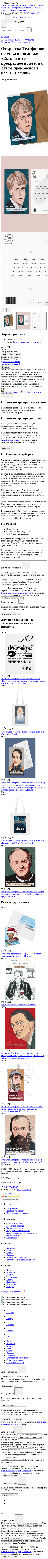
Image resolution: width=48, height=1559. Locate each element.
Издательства (12, 1282)
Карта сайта (11, 1238)
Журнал (26, 5)
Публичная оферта (14, 1228)
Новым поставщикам (16, 1257)
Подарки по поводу (15, 1211)
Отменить (6, 1419)
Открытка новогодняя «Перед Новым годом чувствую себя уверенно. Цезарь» (21, 955)
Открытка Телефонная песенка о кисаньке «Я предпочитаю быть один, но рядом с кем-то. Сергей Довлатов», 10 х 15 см (22, 1108)
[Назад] (3, 25)
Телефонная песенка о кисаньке (27, 342)
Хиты (3, 5)
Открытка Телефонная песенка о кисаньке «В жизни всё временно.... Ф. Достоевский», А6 (22, 1161)
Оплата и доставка (14, 1223)
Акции (19, 5)
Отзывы (39, 5)
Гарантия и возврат (18, 10)
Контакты (5, 8)
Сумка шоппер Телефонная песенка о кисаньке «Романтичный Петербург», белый (22, 842)
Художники (11, 1284)
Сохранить (17, 1419)
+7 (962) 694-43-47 (31, 13)
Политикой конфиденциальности (16, 593)
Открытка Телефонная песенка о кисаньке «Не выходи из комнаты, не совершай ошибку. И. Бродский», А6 (22, 894)
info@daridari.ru (24, 1189)
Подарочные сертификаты (18, 1230)
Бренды (9, 1279)
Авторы (10, 1286)
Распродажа (11, 1277)
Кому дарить (12, 1208)
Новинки (11, 5)
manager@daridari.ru (10, 440)
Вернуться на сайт (9, 1495)
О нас (32, 5)
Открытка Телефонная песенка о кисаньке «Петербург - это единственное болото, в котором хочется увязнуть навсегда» (23, 680)
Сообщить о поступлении (12, 598)
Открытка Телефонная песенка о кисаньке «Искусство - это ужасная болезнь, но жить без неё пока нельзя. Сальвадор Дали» (22, 1055)
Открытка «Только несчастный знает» (18, 1005)
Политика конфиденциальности (21, 1260)
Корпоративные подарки (22, 8)
